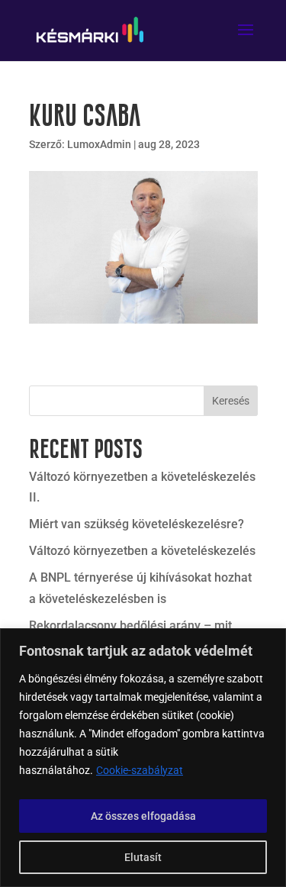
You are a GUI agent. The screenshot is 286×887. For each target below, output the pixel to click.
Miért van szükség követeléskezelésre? (136, 524)
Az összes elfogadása (143, 816)
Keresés (230, 401)
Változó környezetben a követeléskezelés (142, 550)
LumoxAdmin (99, 144)
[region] (143, 757)
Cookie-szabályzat (139, 770)
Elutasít (143, 857)
